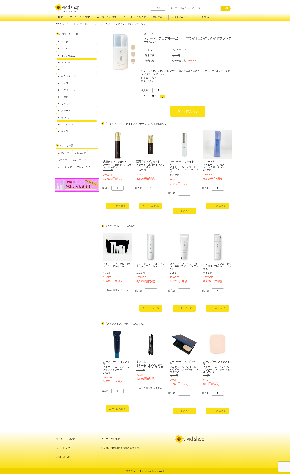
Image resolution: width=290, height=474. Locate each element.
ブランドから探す (80, 17)
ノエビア (66, 97)
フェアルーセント (89, 24)
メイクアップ (79, 160)
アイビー (66, 41)
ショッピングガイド (134, 17)
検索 (226, 8)
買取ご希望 (159, 17)
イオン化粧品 (68, 55)
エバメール (67, 62)
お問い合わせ (179, 17)
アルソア (66, 48)
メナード (70, 24)
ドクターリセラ (69, 90)
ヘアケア (62, 160)
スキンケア (80, 153)
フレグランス (84, 167)
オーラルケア (65, 167)
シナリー (66, 83)
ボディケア (64, 153)
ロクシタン (67, 124)
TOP (60, 17)
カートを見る (201, 17)
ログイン (158, 8)
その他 (64, 131)
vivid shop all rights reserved (149, 471)
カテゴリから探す (106, 17)
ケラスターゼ (68, 76)
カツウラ (66, 69)
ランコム (66, 117)
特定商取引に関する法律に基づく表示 (121, 448)
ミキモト (66, 103)
